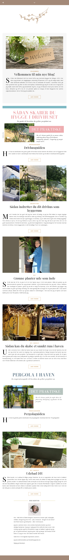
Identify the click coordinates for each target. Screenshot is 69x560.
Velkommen (34, 71)
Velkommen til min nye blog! (34, 74)
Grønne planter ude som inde (34, 278)
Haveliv (36, 343)
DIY (34, 275)
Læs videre (34, 97)
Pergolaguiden (34, 411)
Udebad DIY (34, 473)
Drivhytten (34, 203)
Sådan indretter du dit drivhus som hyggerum (34, 208)
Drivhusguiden (34, 144)
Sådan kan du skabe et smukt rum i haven (34, 346)
